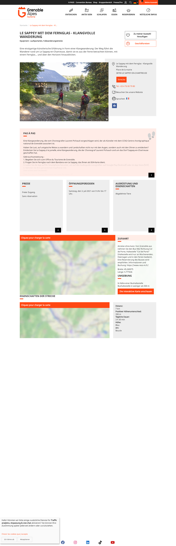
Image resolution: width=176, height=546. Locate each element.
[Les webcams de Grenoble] (125, 2)
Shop (95, 2)
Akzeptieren (25, 539)
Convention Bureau (84, 2)
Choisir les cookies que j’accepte (15, 534)
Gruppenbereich (105, 2)
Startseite (23, 25)
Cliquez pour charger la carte (35, 237)
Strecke (121, 79)
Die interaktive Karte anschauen (136, 291)
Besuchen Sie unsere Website (129, 92)
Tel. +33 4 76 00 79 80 (125, 86)
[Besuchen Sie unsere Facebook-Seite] (114, 105)
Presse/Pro (118, 2)
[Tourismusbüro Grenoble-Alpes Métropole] (30, 12)
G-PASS (71, 2)
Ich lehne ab (9, 539)
